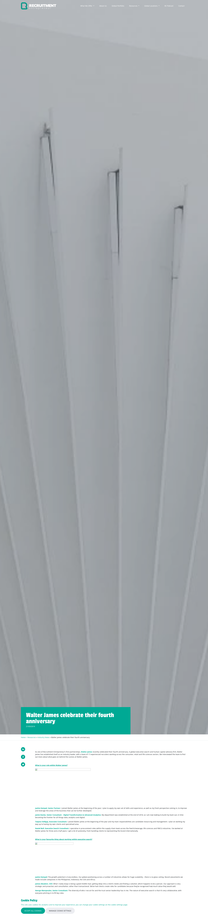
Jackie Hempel (41, 877)
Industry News (43, 737)
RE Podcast (169, 6)
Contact (181, 6)
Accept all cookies (33, 911)
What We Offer (86, 6)
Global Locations (151, 6)
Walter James (86, 752)
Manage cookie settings (60, 911)
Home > (24, 737)
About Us (103, 6)
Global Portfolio (118, 6)
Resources (133, 6)
